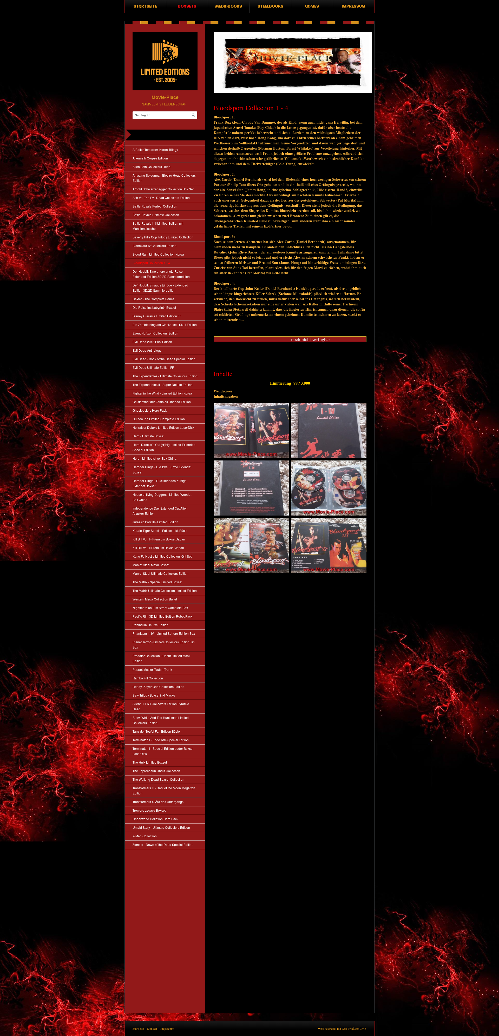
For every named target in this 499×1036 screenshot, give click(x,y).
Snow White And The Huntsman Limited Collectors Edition (161, 720)
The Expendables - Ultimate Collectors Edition (165, 376)
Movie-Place (165, 97)
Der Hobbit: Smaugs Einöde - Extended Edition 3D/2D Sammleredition (160, 287)
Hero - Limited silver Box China (154, 458)
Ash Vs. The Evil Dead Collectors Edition (161, 197)
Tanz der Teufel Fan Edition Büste (156, 731)
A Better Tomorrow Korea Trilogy (155, 149)
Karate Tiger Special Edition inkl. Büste (160, 530)
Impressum (353, 6)
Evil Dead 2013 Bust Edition (152, 341)
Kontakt (152, 1028)
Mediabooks (228, 6)
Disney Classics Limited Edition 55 (157, 316)
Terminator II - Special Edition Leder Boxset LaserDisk (163, 751)
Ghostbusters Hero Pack (150, 410)
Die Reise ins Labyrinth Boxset (154, 307)
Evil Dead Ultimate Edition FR (153, 367)
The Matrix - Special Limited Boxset (157, 582)
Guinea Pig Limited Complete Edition (159, 419)
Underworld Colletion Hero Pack (155, 819)
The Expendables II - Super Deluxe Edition (163, 384)
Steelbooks (270, 6)
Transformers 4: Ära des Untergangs (158, 801)
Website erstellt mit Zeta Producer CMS (342, 1028)
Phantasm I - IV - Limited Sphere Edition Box (164, 633)
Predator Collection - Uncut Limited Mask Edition (161, 658)
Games (312, 6)
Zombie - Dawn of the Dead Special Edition (163, 844)
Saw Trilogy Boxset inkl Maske (154, 695)
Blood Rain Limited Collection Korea (158, 254)
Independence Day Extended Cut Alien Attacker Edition (160, 511)
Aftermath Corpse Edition (150, 158)
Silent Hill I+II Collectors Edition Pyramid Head (161, 706)
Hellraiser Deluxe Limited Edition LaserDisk (163, 427)
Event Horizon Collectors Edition (155, 333)
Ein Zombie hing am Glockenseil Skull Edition (165, 324)
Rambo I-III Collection (148, 678)
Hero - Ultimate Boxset (148, 436)
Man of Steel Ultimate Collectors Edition (160, 573)
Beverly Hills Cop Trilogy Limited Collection (163, 237)
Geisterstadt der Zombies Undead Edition (162, 401)
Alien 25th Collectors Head (151, 166)
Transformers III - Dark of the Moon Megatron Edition (164, 790)
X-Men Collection (145, 836)
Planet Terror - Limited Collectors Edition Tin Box (164, 644)
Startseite (145, 6)
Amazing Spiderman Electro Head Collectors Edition (164, 178)
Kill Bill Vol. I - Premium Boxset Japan (159, 539)
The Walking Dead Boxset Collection (158, 779)
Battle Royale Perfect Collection (155, 206)
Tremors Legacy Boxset (149, 810)
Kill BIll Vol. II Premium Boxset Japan (158, 547)
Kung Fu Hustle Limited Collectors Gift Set (162, 556)
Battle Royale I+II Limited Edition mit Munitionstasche (158, 226)
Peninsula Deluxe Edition (150, 625)
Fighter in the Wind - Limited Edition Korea (162, 393)
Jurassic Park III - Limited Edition (155, 522)
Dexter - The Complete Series (153, 299)
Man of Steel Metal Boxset (151, 565)
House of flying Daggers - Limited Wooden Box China (162, 497)
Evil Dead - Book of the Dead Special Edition (164, 359)
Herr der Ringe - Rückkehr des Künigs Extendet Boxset (159, 483)
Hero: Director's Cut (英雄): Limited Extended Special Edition (164, 447)
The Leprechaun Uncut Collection (156, 770)
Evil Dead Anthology (147, 350)
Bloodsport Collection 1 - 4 (151, 262)
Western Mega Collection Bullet (155, 599)
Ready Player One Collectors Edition (158, 686)
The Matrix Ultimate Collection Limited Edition (165, 590)
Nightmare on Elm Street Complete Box (160, 607)
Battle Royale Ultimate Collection (156, 214)
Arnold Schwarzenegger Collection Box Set (163, 189)
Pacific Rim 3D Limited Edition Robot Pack (162, 616)
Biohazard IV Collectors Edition (154, 245)
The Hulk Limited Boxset (150, 762)
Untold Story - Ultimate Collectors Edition (161, 827)
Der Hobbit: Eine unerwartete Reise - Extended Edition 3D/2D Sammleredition (161, 274)
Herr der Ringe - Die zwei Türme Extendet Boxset (162, 469)
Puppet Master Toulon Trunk (152, 669)
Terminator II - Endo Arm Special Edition (161, 740)
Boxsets (187, 6)
